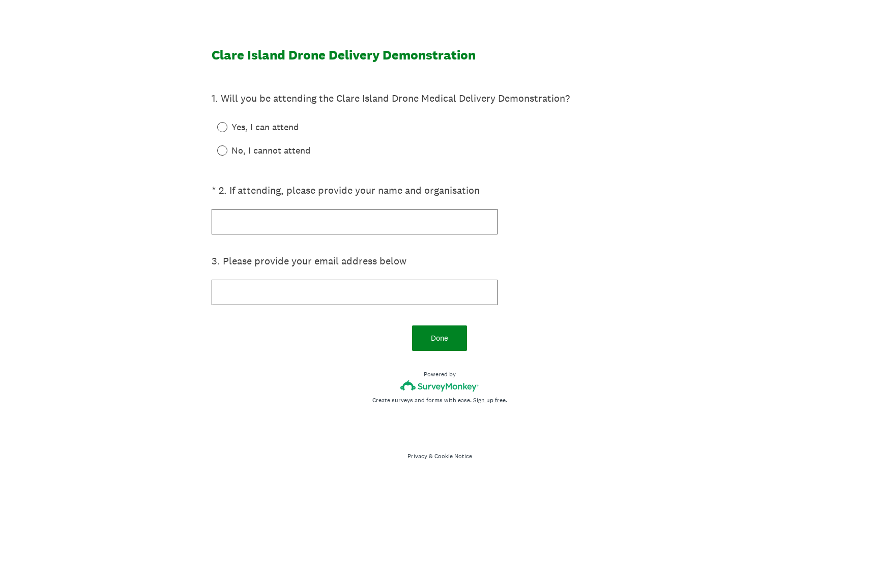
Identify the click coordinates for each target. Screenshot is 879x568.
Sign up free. (490, 400)
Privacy (417, 456)
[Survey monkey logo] (439, 386)
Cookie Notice (453, 456)
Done (439, 338)
